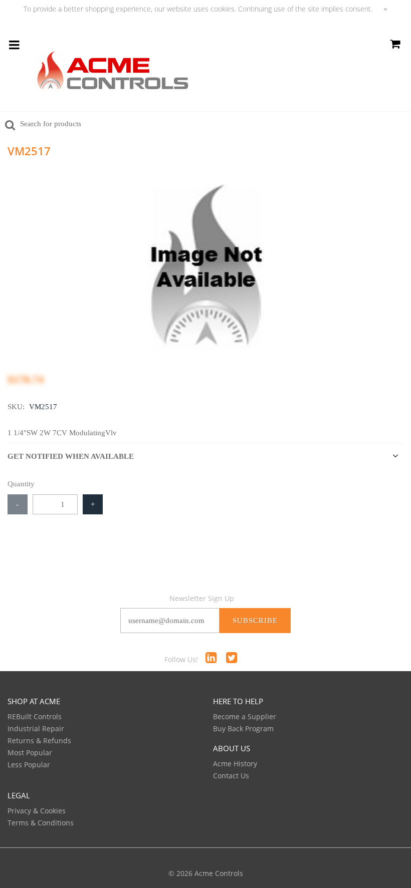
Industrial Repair (36, 728)
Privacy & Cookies (37, 810)
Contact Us (231, 775)
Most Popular (30, 752)
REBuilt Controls (35, 716)
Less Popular (29, 764)
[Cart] (394, 45)
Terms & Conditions (41, 822)
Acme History (235, 763)
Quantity (21, 484)
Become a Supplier (244, 716)
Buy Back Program (243, 728)
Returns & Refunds (39, 740)
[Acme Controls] (113, 74)
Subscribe (255, 621)
